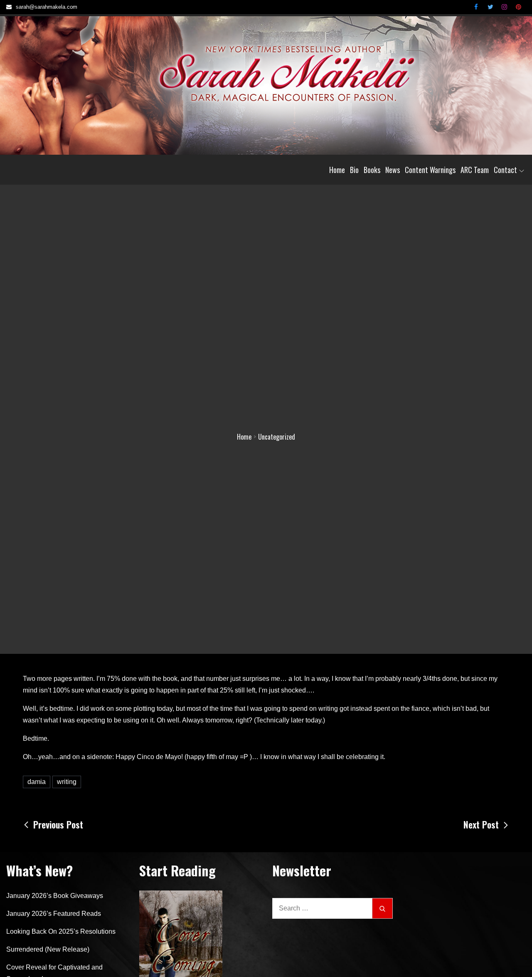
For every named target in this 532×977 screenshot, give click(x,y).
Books (372, 169)
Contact (505, 169)
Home (337, 169)
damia (36, 781)
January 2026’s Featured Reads (53, 913)
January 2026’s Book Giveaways (54, 895)
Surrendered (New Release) (47, 949)
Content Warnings (430, 169)
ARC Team (475, 169)
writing (66, 781)
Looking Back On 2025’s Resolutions (61, 931)
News (392, 169)
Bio (354, 169)
